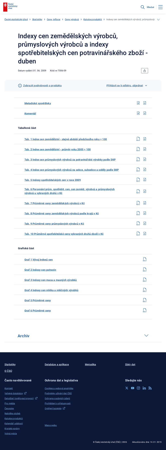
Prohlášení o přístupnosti (58, 403)
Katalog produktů (92, 19)
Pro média (10, 403)
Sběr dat (130, 364)
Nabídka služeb (12, 413)
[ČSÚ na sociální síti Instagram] (138, 388)
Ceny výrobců (72, 19)
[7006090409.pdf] (145, 223)
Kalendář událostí (14, 423)
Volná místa (11, 433)
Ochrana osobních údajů (57, 398)
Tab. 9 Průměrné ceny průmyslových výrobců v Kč (54, 223)
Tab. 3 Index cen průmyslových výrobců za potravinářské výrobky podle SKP (70, 159)
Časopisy (9, 408)
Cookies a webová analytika (59, 388)
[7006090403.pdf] (145, 159)
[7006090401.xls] (138, 139)
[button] (23, 380)
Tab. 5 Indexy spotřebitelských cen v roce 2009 (52, 180)
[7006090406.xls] (138, 191)
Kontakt (9, 388)
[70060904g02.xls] (145, 269)
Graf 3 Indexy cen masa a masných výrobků (50, 280)
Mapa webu (51, 425)
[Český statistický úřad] (10, 7)
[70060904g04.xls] (145, 290)
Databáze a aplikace (57, 364)
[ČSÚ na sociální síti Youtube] (132, 388)
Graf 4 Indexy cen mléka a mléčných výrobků (51, 290)
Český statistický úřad (16, 19)
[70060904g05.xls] (145, 300)
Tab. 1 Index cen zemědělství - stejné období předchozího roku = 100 (65, 139)
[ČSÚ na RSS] (150, 388)
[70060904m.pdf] (145, 103)
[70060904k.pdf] (145, 113)
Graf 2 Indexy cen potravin (40, 269)
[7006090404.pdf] (145, 169)
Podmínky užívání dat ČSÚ (58, 393)
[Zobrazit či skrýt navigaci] (158, 20)
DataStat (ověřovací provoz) (19, 398)
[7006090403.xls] (138, 159)
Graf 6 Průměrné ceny (37, 310)
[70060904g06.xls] (145, 310)
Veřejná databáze (14, 393)
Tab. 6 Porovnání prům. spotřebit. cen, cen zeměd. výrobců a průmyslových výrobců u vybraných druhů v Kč (69, 191)
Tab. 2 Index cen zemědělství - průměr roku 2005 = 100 (57, 149)
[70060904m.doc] (138, 103)
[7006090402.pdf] (145, 149)
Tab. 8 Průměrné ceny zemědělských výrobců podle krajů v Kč (61, 213)
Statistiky (37, 19)
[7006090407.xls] (138, 203)
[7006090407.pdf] (145, 203)
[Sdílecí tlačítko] (144, 70)
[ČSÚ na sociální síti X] (126, 388)
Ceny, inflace (53, 19)
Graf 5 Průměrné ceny (37, 300)
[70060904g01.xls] (145, 259)
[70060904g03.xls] (145, 279)
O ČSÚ (8, 370)
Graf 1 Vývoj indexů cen (38, 259)
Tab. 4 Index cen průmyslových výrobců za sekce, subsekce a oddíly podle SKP (71, 169)
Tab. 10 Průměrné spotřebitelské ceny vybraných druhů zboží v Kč (64, 233)
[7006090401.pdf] (145, 139)
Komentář (30, 113)
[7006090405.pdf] (145, 179)
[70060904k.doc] (138, 113)
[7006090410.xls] (138, 233)
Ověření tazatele (53, 408)
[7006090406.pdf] (145, 191)
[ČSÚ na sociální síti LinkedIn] (144, 388)
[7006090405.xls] (138, 179)
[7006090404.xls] (138, 169)
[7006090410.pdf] (145, 233)
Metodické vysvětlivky (37, 103)
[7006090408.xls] (138, 213)
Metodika (90, 364)
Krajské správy (12, 428)
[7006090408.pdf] (145, 213)
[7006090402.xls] (138, 149)
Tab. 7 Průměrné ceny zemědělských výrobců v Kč (54, 203)
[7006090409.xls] (138, 223)
